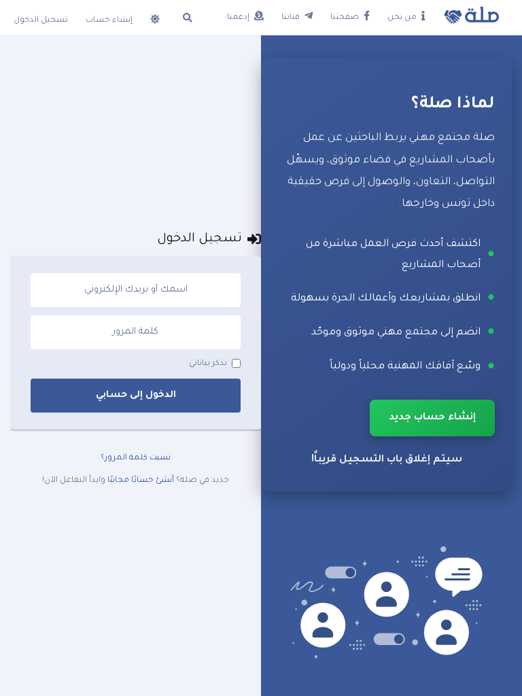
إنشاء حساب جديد (432, 418)
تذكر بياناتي (208, 364)
